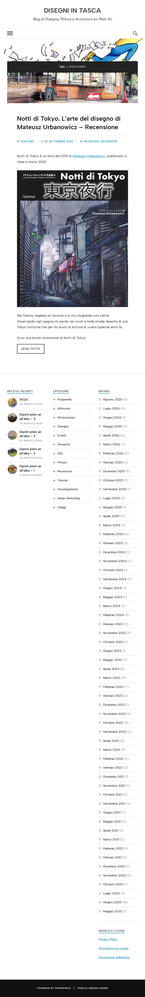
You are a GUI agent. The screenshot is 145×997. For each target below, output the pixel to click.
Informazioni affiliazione (114, 957)
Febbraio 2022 (113, 758)
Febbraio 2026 (113, 453)
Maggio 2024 (112, 597)
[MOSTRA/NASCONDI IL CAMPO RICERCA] (135, 33)
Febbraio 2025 (113, 534)
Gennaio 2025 (113, 543)
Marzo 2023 (111, 678)
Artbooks (91, 141)
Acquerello (64, 399)
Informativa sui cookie (114, 948)
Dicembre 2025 (114, 471)
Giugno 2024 (112, 588)
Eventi (61, 435)
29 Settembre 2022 (59, 141)
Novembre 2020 (114, 875)
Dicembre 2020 (114, 866)
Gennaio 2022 (113, 767)
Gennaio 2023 (113, 695)
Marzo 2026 (111, 444)
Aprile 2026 (111, 435)
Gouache (63, 444)
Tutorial (62, 480)
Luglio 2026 (111, 408)
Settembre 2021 (114, 803)
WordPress (63, 988)
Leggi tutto (30, 348)
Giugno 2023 (112, 651)
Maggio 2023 (112, 660)
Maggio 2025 (112, 507)
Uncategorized (67, 489)
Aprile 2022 (111, 741)
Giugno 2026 (112, 417)
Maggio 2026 (112, 426)
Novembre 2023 (114, 633)
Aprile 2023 (111, 669)
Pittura (62, 462)
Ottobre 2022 (113, 722)
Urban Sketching (68, 498)
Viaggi (61, 507)
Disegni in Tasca (72, 10)
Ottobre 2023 (113, 642)
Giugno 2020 (112, 902)
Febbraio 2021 (113, 848)
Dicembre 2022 (114, 705)
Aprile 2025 (111, 516)
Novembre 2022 (114, 714)
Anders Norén (98, 988)
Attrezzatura (66, 417)
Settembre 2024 (114, 579)
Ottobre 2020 (113, 884)
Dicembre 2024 (114, 552)
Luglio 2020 (111, 893)
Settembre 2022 (114, 732)
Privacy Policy (108, 939)
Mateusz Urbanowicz (88, 156)
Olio (60, 453)
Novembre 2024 (114, 561)
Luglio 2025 (111, 498)
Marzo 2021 (111, 839)
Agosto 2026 (112, 399)
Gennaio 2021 (112, 857)
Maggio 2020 (112, 911)
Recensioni (109, 141)
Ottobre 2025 (113, 480)
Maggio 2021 (112, 821)
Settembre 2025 (114, 489)
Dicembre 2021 (113, 776)
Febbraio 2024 (113, 615)
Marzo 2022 (111, 749)
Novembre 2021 (114, 785)
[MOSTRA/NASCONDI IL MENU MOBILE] (10, 33)
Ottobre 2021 (112, 794)
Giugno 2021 (111, 812)
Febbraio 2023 (113, 687)
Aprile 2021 (110, 830)
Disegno (63, 426)
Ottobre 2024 (113, 570)
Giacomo (27, 141)
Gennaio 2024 (113, 624)
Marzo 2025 (111, 525)
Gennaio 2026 (113, 462)
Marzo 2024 (111, 606)
